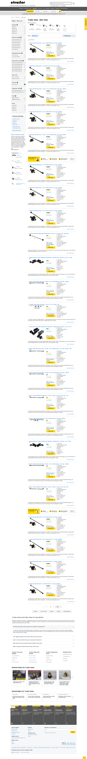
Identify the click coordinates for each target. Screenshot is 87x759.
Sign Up (13, 743)
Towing (21, 8)
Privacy (45, 732)
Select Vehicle (30, 11)
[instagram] (71, 743)
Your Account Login (16, 130)
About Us (14, 123)
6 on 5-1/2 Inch (32, 660)
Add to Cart (50, 55)
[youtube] (74, 743)
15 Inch (13, 660)
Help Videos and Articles (32, 734)
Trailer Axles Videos (16, 128)
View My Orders (15, 729)
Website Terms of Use (70, 747)
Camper (47, 657)
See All (72, 511)
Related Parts (67, 652)
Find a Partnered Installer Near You (18, 737)
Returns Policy (14, 730)
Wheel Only (14, 657)
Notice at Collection (55, 747)
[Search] (52, 3)
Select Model (53, 11)
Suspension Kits (49, 655)
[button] (72, 677)
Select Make (45, 11)
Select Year (38, 11)
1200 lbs (31, 28)
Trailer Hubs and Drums (34, 652)
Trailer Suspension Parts (51, 652)
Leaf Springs (49, 662)
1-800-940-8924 (32, 5)
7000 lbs (51, 611)
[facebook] (66, 743)
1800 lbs (38, 28)
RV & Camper (46, 8)
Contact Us (14, 120)
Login (13, 741)
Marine (53, 8)
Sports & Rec (28, 8)
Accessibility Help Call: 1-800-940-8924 (19, 747)
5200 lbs (58, 611)
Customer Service (54, 5)
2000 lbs (45, 28)
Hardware (65, 658)
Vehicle (40, 8)
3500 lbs (58, 28)
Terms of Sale (62, 747)
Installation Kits (66, 656)
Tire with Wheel (15, 655)
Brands (57, 8)
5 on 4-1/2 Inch (44, 611)
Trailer (35, 8)
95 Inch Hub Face (67, 611)
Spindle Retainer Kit (67, 654)
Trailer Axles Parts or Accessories (65, 29)
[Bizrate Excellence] (15, 752)
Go (59, 11)
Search (29, 736)
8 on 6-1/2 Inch (32, 657)
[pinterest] (69, 743)
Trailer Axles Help (16, 126)
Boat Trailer (48, 660)
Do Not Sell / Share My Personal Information (41, 747)
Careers (29, 730)
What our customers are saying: (17, 134)
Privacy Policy (15, 124)
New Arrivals (64, 8)
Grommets (65, 660)
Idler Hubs (34, 35)
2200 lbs (51, 28)
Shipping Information (16, 732)
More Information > (70, 61)
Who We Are (30, 729)
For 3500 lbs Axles (33, 662)
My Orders (63, 5)
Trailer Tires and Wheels (17, 652)
